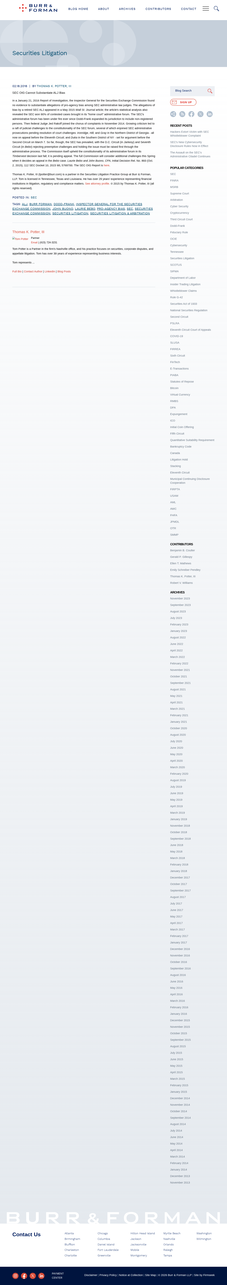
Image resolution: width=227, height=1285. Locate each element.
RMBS (174, 401)
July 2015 (176, 1052)
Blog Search (183, 90)
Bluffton (70, 1244)
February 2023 (179, 624)
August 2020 (178, 734)
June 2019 (176, 793)
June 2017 (176, 910)
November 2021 (180, 670)
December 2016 (180, 949)
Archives (127, 9)
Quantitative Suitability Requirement (192, 440)
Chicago (103, 1233)
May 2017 (176, 916)
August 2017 (178, 897)
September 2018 (180, 838)
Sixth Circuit (177, 355)
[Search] (216, 8)
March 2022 (177, 657)
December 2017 (180, 877)
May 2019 (176, 799)
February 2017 (179, 936)
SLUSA (174, 342)
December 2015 (180, 1020)
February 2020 (179, 773)
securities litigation (70, 213)
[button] (173, 116)
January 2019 (178, 819)
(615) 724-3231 (48, 242)
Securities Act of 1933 (183, 303)
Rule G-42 (176, 297)
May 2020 (176, 754)
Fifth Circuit (177, 433)
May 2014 (176, 1143)
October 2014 (178, 1111)
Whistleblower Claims (183, 290)
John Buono (62, 208)
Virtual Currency (180, 394)
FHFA (173, 515)
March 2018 (177, 858)
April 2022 (176, 650)
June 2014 (176, 1137)
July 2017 (176, 903)
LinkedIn (50, 271)
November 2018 (180, 825)
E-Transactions (179, 368)
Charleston (72, 1250)
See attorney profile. (97, 183)
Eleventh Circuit (180, 472)
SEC (34, 197)
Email (34, 242)
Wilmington (203, 1239)
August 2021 (178, 689)
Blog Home (78, 9)
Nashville (169, 1239)
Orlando (168, 1244)
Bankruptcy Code (180, 446)
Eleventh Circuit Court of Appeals (190, 329)
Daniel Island (106, 1244)
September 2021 (180, 682)
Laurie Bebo (85, 208)
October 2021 (178, 676)
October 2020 (178, 728)
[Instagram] (15, 1276)
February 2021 (179, 715)
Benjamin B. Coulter (182, 550)
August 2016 (178, 975)
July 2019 (176, 786)
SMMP (174, 534)
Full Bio (17, 271)
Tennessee (177, 251)
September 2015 (180, 1039)
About (103, 9)
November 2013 (180, 1182)
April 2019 (176, 806)
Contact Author (33, 271)
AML (173, 502)
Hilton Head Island (142, 1233)
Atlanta (69, 1233)
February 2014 (179, 1163)
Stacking (175, 466)
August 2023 (178, 611)
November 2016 (180, 955)
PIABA (174, 375)
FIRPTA (175, 489)
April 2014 (176, 1150)
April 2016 (176, 994)
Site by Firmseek (204, 1275)
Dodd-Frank (177, 225)
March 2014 (177, 1156)
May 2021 (176, 695)
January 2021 (178, 721)
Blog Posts (64, 271)
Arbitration (176, 199)
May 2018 (176, 851)
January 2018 (178, 871)
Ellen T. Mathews (180, 563)
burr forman (40, 204)
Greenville (104, 1255)
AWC (173, 508)
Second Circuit (179, 316)
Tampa (167, 1255)
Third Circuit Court (181, 219)
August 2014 (178, 1124)
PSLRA (174, 323)
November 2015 (180, 1026)
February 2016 (179, 1007)
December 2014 (180, 1098)
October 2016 (178, 962)
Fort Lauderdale (108, 1250)
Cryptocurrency (179, 212)
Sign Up (186, 102)
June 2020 (176, 747)
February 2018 (179, 864)
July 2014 (176, 1130)
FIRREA (175, 349)
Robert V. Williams (181, 582)
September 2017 (180, 890)
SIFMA (174, 271)
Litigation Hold (179, 459)
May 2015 (176, 1065)
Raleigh (168, 1250)
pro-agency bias (111, 208)
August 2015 (178, 1046)
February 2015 (179, 1085)
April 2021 (176, 702)
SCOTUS (176, 264)
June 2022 (176, 644)
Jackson (135, 1239)
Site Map (150, 1275)
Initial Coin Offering (182, 427)
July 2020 (176, 741)
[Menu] (206, 9)
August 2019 (178, 780)
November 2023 (180, 598)
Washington (204, 1233)
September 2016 (180, 968)
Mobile (134, 1250)
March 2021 (177, 708)
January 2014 (178, 1169)
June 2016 (176, 981)
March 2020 (177, 767)
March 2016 (177, 1000)
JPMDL (174, 521)
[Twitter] (33, 1276)
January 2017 (178, 942)
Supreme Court (179, 193)
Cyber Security (179, 206)
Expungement (178, 414)
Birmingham (72, 1239)
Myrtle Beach (172, 1233)
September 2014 (180, 1117)
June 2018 (176, 845)
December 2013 (180, 1176)
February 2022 (179, 663)
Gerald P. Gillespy (181, 556)
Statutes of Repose (182, 381)
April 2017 (176, 923)
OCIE (173, 238)
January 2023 (178, 631)
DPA (173, 407)
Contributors (158, 9)
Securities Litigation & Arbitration (120, 213)
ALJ (24, 204)
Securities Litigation (182, 258)
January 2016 (178, 1013)
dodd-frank (64, 204)
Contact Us (26, 1234)
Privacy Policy (108, 1275)
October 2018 (178, 832)
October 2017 (178, 884)
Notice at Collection (131, 1275)
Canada (175, 453)
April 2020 (176, 760)
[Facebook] (24, 1276)
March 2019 (177, 812)
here (106, 165)
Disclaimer (90, 1275)
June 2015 (176, 1059)
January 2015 (178, 1091)
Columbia (104, 1239)
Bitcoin (174, 388)
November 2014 (180, 1104)
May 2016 (176, 987)
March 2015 (177, 1078)
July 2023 (176, 618)
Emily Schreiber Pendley (185, 569)
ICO (172, 420)
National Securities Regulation (188, 310)
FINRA (174, 180)
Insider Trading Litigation (185, 284)
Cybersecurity (178, 245)
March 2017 (177, 929)
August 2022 (178, 637)
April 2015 (176, 1072)
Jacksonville (138, 1244)
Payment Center (58, 1275)
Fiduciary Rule (179, 232)
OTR (173, 528)
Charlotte (71, 1255)
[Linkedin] (41, 1276)
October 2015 (178, 1033)
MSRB (174, 187)
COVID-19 (176, 336)
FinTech (175, 362)
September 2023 (180, 605)
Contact (188, 9)
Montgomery (138, 1255)
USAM (174, 495)
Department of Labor (183, 277)
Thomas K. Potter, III (54, 86)
